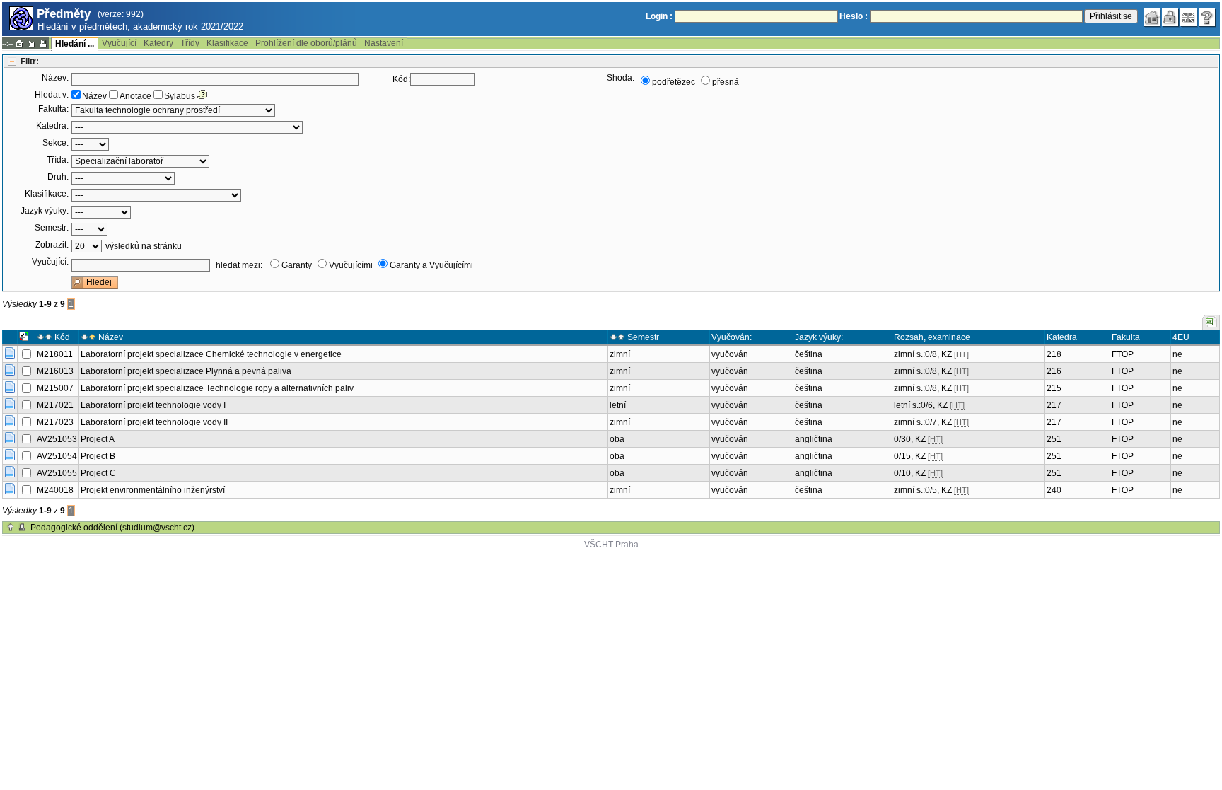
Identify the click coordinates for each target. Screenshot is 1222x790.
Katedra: (52, 126)
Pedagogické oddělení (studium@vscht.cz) (112, 528)
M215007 (55, 388)
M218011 (55, 354)
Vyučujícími (351, 265)
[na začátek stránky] (10, 527)
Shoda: (620, 78)
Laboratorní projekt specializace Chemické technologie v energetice (211, 354)
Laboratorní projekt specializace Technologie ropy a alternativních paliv (217, 388)
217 (1054, 405)
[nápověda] (1207, 18)
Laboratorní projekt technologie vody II (154, 422)
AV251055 (57, 473)
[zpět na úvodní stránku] (1152, 18)
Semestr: (52, 228)
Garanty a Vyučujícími (431, 265)
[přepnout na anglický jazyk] (1189, 18)
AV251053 (57, 439)
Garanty (296, 265)
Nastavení (383, 43)
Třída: (58, 160)
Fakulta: (53, 109)
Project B (98, 456)
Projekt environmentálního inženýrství (153, 490)
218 (1054, 354)
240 (1054, 490)
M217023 (55, 422)
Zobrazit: (52, 245)
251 (1054, 439)
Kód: (401, 79)
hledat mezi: (239, 265)
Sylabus (179, 96)
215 (1054, 388)
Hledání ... (74, 44)
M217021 (55, 405)
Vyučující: (50, 262)
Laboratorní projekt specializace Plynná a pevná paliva (186, 371)
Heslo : (853, 16)
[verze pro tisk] (43, 43)
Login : (659, 16)
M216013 (55, 371)
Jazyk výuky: (45, 211)
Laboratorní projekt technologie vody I (153, 405)
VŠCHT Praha (611, 545)
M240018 (55, 490)
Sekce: (55, 143)
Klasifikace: (47, 194)
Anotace (135, 96)
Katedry (158, 43)
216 (1054, 371)
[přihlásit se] (1170, 18)
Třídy (189, 43)
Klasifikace (227, 43)
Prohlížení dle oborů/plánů (306, 43)
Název (94, 96)
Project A (98, 439)
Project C (98, 473)
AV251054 (57, 456)
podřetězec (673, 82)
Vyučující (119, 43)
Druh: (58, 177)
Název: (55, 78)
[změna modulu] (31, 43)
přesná (725, 82)
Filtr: (30, 61)
